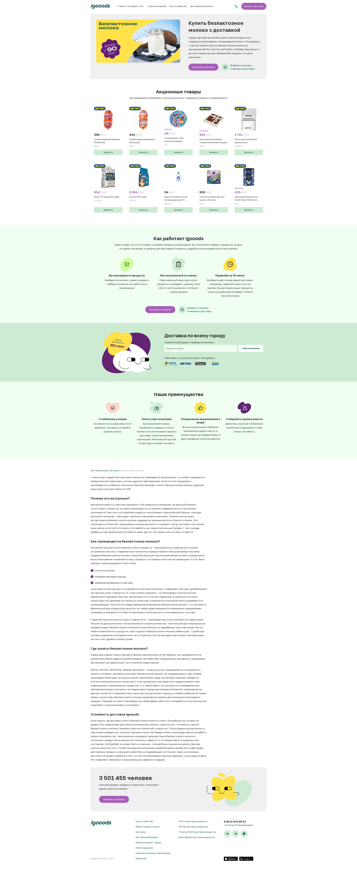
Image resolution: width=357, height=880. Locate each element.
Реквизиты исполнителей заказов (153, 853)
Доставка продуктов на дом (105, 470)
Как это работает (178, 6)
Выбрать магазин (114, 799)
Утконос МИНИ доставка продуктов (197, 832)
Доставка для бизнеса (201, 6)
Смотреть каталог (203, 67)
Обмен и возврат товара (148, 842)
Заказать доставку (254, 6)
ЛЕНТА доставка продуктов (193, 821)
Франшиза (141, 858)
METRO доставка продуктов (193, 826)
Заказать (108, 152)
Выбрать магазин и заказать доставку (242, 67)
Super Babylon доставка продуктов (196, 837)
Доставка (140, 832)
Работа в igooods (144, 848)
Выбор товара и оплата (147, 826)
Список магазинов (157, 6)
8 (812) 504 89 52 (235, 821)
